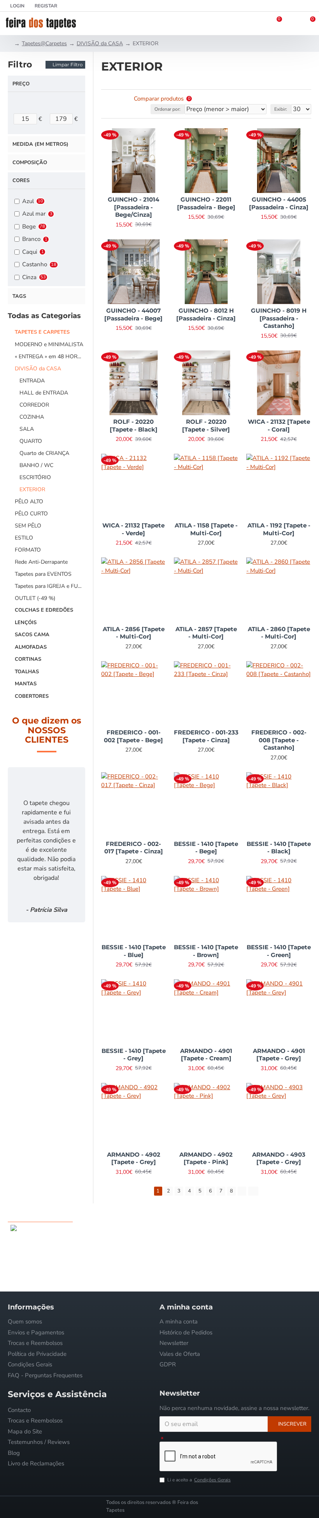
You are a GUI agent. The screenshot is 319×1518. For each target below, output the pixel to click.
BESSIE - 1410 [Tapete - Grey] (134, 1054)
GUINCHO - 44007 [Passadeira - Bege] (133, 314)
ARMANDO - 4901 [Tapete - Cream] (206, 1054)
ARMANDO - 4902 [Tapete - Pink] (206, 1158)
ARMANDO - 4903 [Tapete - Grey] (278, 1158)
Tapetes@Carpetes (44, 43)
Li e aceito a (199, 1480)
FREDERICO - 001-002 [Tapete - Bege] (133, 736)
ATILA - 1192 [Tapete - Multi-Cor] (278, 529)
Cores (21, 180)
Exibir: (280, 109)
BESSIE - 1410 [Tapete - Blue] (134, 951)
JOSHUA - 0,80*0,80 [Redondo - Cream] (70, 1227)
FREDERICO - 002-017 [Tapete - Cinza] (133, 847)
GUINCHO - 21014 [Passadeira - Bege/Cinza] (133, 207)
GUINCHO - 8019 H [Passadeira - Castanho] (279, 318)
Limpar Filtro (68, 64)
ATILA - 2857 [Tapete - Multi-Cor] (206, 632)
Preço (21, 83)
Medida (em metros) (40, 144)
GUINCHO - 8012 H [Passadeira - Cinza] (206, 314)
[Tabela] (106, 99)
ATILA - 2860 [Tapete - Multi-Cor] (279, 632)
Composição (29, 162)
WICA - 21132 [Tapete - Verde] (133, 529)
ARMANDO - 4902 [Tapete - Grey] (133, 1158)
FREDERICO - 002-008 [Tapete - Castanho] (279, 740)
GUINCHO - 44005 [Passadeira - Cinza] (278, 203)
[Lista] (116, 99)
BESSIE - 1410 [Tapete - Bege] (206, 847)
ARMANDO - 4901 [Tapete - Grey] (279, 1054)
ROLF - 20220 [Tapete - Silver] (206, 425)
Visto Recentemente (40, 1214)
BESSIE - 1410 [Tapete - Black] (279, 847)
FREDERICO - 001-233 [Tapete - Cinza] (206, 736)
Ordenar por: (167, 109)
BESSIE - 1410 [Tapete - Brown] (206, 951)
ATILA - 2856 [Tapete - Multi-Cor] (134, 632)
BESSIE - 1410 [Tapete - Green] (279, 951)
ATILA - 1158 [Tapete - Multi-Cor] (206, 529)
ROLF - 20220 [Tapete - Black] (134, 425)
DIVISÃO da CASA (100, 43)
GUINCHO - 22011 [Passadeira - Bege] (206, 203)
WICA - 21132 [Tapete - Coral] (279, 425)
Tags (19, 296)
